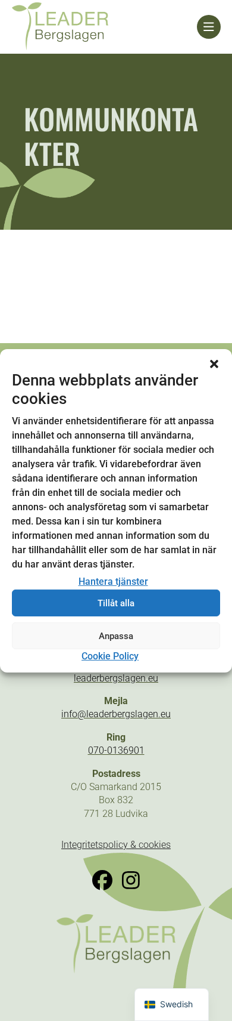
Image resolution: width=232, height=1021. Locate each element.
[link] (104, 26)
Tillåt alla (116, 603)
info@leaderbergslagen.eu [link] (116, 714)
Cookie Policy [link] (110, 656)
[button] (214, 363)
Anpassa (116, 636)
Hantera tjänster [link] (113, 581)
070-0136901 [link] (116, 750)
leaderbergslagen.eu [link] (116, 678)
